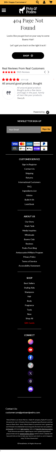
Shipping (29, 173)
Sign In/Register (29, 164)
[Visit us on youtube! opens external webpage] (30, 352)
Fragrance (29, 305)
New (29, 314)
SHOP (26, 55)
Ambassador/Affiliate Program (29, 252)
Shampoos (29, 292)
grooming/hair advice (27, 433)
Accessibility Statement (29, 265)
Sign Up (46, 129)
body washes (25, 429)
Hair (29, 296)
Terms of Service (29, 261)
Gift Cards (29, 323)
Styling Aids (29, 287)
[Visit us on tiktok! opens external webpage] (30, 367)
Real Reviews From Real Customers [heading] (23, 68)
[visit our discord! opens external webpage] (30, 391)
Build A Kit (29, 199)
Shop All (29, 318)
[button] (45, 72)
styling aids (9, 429)
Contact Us (29, 169)
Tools (29, 309)
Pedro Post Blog (29, 248)
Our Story (29, 221)
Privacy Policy (29, 257)
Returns (29, 177)
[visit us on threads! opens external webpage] (30, 383)
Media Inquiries (29, 230)
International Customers (29, 182)
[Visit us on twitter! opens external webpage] (30, 375)
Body (29, 301)
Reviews (29, 243)
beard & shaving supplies (44, 429)
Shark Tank (29, 226)
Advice (29, 195)
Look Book (29, 204)
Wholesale (29, 235)
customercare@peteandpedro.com (23, 412)
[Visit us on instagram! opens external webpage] (30, 344)
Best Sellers (29, 283)
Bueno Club (29, 239)
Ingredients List (29, 191)
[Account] (44, 2)
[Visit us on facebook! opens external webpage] (30, 359)
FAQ (29, 186)
